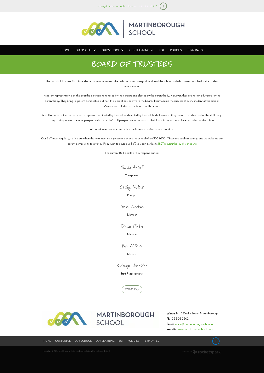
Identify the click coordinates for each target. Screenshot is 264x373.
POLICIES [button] (132, 289)
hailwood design (102, 351)
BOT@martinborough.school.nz (177, 143)
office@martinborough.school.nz (117, 6)
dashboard (63, 351)
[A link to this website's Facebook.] (163, 6)
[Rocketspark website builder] (201, 352)
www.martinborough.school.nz (196, 329)
